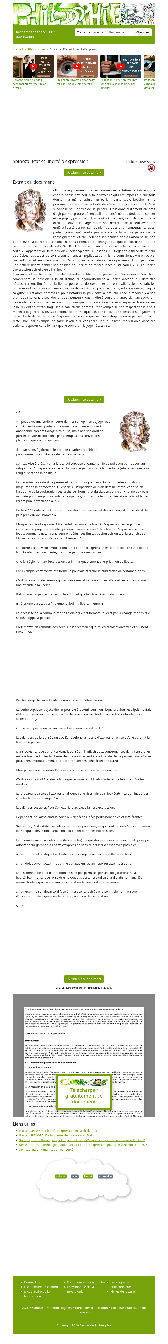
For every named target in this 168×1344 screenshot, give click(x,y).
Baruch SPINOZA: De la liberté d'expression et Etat (55, 1135)
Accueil (18, 49)
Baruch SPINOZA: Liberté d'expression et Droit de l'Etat (58, 1130)
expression (105, 1176)
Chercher (142, 32)
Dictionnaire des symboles (86, 1282)
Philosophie (36, 49)
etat (74, 1176)
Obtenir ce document (85, 172)
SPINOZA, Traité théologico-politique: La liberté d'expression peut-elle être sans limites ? (83, 1145)
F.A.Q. (25, 1308)
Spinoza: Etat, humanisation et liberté (46, 1149)
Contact (37, 1308)
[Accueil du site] (84, 12)
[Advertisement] (84, 124)
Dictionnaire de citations (41, 1287)
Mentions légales (59, 1308)
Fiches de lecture (122, 1291)
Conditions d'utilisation (91, 1308)
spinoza (60, 1176)
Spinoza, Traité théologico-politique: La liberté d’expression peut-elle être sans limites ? (82, 1140)
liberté (88, 1176)
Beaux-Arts (32, 1282)
